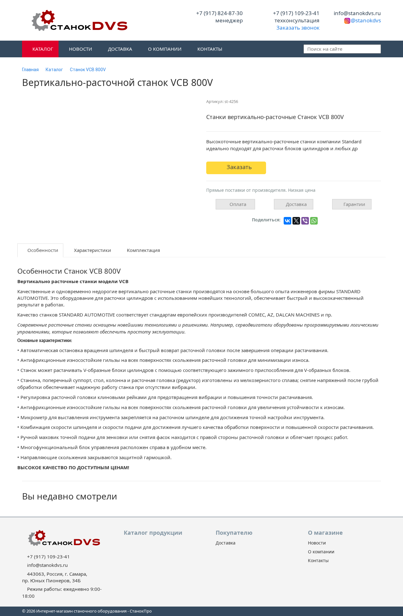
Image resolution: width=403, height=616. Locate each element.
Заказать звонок (297, 27)
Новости (80, 49)
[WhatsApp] (314, 221)
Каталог (42, 49)
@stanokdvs (366, 20)
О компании (164, 49)
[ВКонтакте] (287, 221)
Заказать (238, 167)
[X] (296, 221)
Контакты (209, 49)
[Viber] (305, 221)
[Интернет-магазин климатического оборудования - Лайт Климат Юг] (63, 538)
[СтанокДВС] (78, 20)
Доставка (119, 49)
